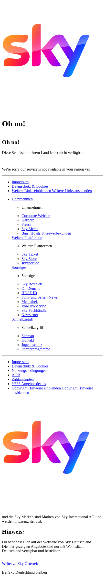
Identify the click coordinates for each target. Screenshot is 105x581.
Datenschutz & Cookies (30, 186)
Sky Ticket (29, 254)
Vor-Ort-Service (33, 306)
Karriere (27, 220)
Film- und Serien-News (39, 297)
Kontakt (27, 340)
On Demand (31, 288)
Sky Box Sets (31, 284)
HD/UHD (29, 293)
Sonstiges (19, 267)
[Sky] (46, 112)
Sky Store (29, 259)
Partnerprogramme (35, 349)
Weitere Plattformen (27, 238)
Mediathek (29, 302)
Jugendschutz (31, 345)
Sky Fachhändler (34, 310)
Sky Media (29, 229)
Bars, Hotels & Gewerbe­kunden (46, 233)
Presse (26, 224)
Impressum (20, 182)
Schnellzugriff (22, 319)
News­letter (29, 315)
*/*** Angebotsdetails (29, 384)
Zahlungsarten (23, 379)
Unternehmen (22, 199)
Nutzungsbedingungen (29, 370)
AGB (16, 375)
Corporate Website (35, 216)
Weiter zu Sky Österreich (21, 563)
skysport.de (30, 263)
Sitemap (27, 336)
